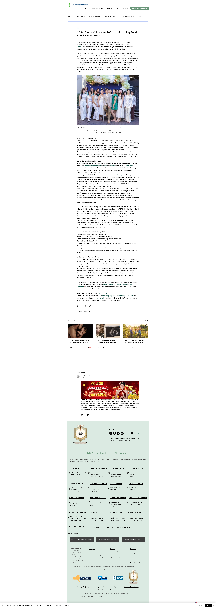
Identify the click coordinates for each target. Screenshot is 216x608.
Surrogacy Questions (94, 16)
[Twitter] (118, 433)
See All (146, 320)
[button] (89, 8)
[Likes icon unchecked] (82, 415)
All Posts (70, 16)
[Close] (214, 605)
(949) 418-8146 (138, 561)
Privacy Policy (66, 605)
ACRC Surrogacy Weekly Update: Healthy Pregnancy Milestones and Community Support (107, 341)
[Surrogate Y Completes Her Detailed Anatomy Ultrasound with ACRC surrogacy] (108, 331)
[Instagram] (110, 433)
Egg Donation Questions (128, 16)
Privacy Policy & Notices (131, 587)
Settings (201, 605)
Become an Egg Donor (116, 551)
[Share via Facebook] (77, 306)
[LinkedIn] (122, 433)
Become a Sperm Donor (116, 553)
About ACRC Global (135, 559)
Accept (209, 605)
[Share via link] (90, 306)
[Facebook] (114, 433)
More (139, 16)
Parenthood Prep (80, 16)
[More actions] (138, 28)
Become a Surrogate (94, 551)
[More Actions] (138, 376)
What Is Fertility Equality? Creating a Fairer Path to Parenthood (79, 341)
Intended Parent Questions (111, 16)
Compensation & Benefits (95, 553)
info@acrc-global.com (138, 563)
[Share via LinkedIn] (86, 306)
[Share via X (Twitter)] (82, 306)
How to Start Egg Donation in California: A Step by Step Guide (135, 341)
